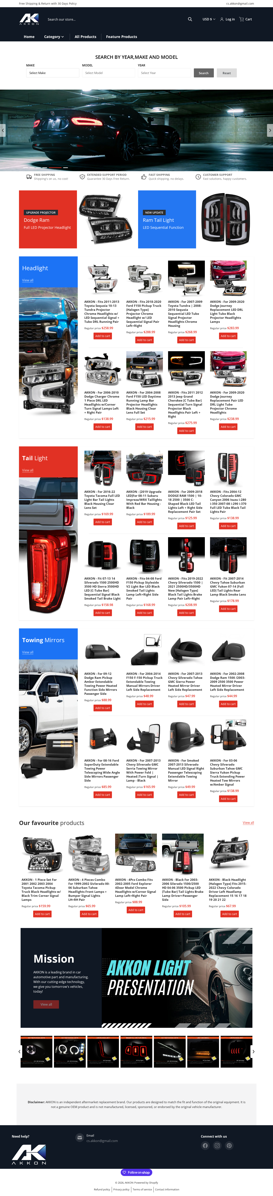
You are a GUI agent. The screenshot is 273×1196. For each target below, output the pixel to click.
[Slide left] (3, 130)
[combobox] (120, 19)
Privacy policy (121, 1189)
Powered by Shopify (146, 1182)
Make (30, 65)
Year (141, 65)
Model (87, 65)
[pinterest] (229, 1145)
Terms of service (142, 1189)
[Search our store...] (190, 19)
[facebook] (205, 1145)
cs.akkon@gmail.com (240, 3)
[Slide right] (270, 130)
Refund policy (102, 1189)
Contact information (167, 1189)
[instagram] (217, 1145)
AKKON (129, 1182)
